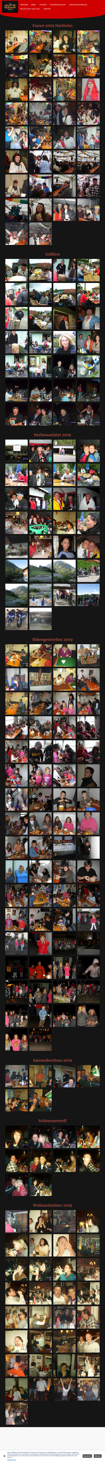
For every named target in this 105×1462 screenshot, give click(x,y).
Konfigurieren (11, 1460)
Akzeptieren (87, 1456)
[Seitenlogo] (10, 7)
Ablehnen (98, 1456)
